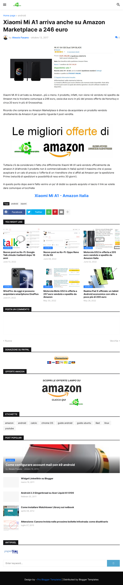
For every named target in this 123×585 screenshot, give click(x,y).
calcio (34, 423)
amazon (9, 423)
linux (106, 423)
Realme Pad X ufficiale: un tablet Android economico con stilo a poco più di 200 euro (101, 294)
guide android (65, 423)
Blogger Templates (88, 579)
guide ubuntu (84, 423)
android (22, 15)
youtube (9, 428)
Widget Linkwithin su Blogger (37, 478)
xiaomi (23, 203)
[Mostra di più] (67, 212)
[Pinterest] (55, 212)
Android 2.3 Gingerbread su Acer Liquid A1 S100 (47, 492)
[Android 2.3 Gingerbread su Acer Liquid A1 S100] (11, 496)
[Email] (61, 212)
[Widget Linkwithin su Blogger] (11, 482)
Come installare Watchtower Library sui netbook (47, 507)
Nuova (8, 340)
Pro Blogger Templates (49, 579)
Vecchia (114, 340)
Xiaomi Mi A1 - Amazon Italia (62, 195)
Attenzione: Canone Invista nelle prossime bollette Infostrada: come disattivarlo (64, 521)
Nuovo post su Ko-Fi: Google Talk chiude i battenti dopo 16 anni (19, 255)
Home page (9, 15)
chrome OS (47, 423)
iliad (98, 423)
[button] (4, 5)
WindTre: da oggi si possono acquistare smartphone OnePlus (21, 292)
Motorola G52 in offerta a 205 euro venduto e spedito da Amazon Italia (100, 255)
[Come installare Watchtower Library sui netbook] (11, 511)
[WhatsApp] (49, 212)
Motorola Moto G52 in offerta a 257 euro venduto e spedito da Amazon (60, 294)
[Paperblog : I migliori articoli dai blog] (11, 553)
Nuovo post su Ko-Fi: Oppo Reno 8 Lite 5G (61, 253)
